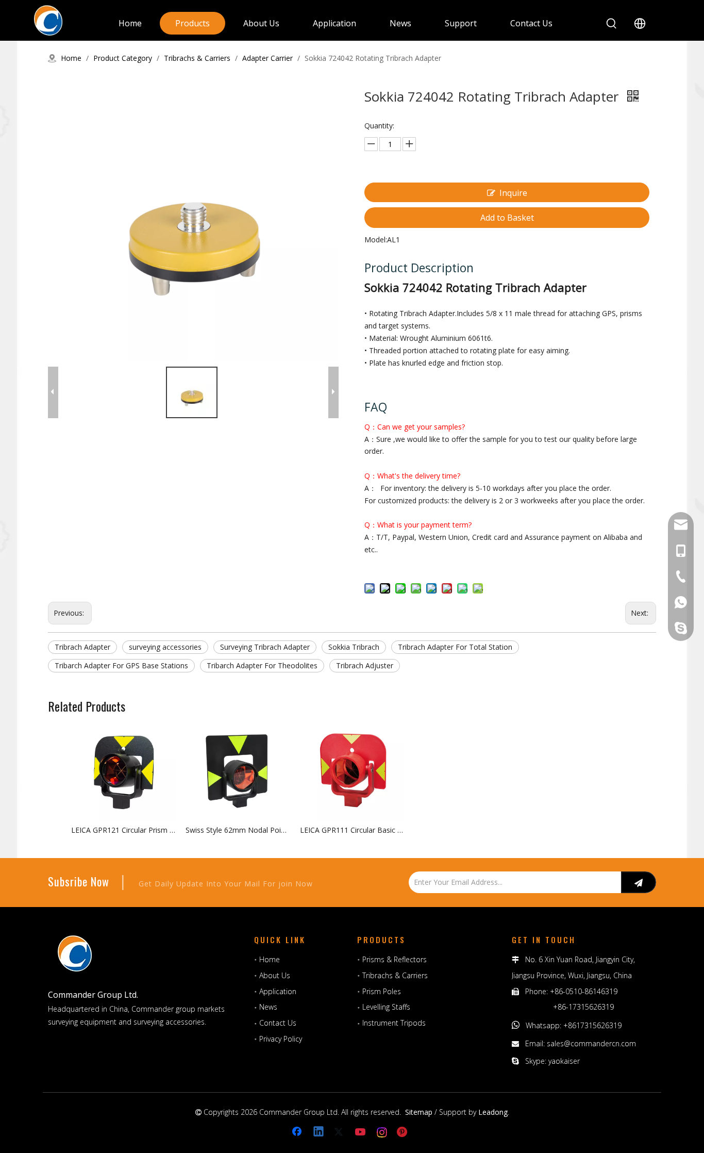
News (268, 1007)
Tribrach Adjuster (364, 665)
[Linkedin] (319, 1132)
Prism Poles (381, 991)
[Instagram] (382, 1132)
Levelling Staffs (386, 1007)
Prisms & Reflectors (394, 959)
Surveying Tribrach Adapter (265, 647)
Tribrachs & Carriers (395, 975)
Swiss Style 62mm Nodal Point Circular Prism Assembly (238, 830)
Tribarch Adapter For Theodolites (262, 665)
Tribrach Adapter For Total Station (455, 647)
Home (269, 959)
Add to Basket (507, 217)
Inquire (513, 193)
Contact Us (277, 1023)
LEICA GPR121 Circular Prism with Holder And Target (123, 830)
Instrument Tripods (394, 1023)
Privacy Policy (280, 1039)
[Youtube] (361, 1132)
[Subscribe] (638, 882)
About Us (274, 975)
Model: (375, 239)
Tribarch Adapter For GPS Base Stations (121, 665)
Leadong (493, 1112)
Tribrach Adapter (82, 647)
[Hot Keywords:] (611, 23)
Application (277, 991)
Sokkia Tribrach (353, 647)
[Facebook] (298, 1132)
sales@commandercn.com (591, 1043)
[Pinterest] (403, 1132)
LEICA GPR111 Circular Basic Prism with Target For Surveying (352, 830)
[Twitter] (340, 1132)
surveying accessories (165, 647)
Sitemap (418, 1112)
